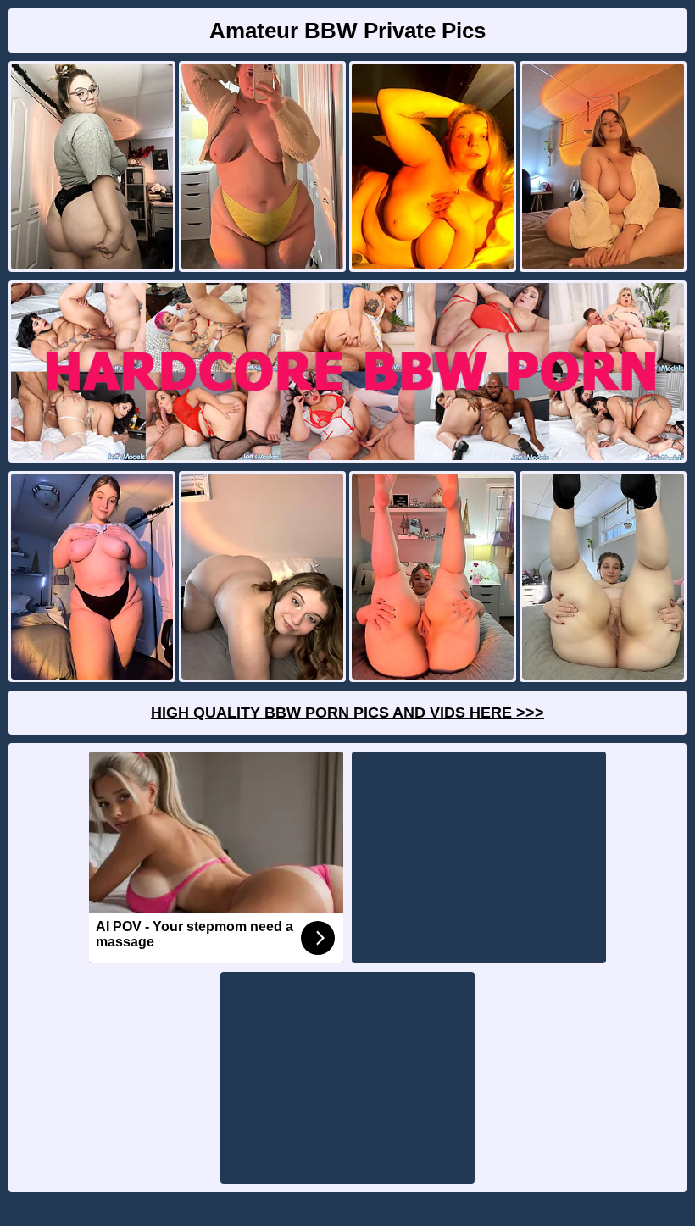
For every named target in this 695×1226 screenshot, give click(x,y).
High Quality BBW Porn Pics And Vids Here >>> (347, 712)
